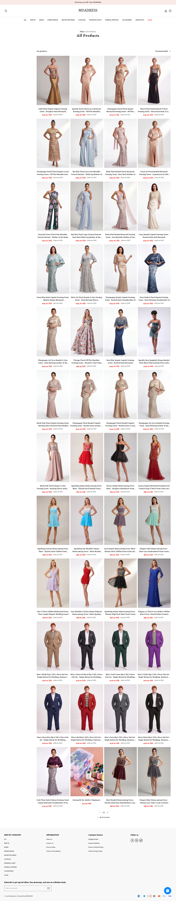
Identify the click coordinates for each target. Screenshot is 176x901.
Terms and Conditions (53, 851)
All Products (91, 31)
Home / (83, 31)
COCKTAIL (82, 20)
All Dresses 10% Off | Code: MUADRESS (88, 2)
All (5, 839)
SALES (150, 20)
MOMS (41, 20)
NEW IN (33, 20)
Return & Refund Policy (96, 847)
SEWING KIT (140, 20)
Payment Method (93, 843)
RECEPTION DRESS (68, 20)
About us (49, 839)
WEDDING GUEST (95, 20)
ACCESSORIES (127, 20)
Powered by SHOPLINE (25, 896)
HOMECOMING (52, 20)
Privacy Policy (50, 847)
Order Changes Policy (95, 851)
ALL (25, 20)
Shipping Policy (93, 839)
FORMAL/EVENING (112, 20)
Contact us (49, 843)
